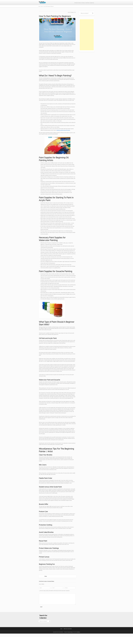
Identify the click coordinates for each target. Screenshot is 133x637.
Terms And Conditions (68, 628)
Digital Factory (92, 2)
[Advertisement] (87, 34)
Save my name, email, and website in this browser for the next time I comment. (55, 590)
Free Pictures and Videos (77, 2)
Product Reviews (87, 2)
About (61, 628)
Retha (75, 12)
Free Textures (83, 2)
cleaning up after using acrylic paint (63, 130)
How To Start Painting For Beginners (55, 16)
